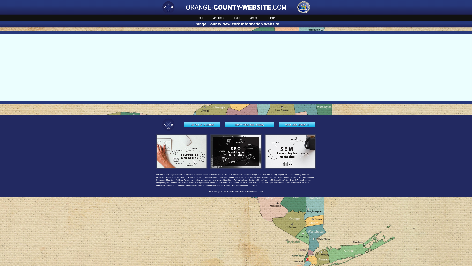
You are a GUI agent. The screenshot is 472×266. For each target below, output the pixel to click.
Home (200, 18)
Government (218, 18)
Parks (237, 18)
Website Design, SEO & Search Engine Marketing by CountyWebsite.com (233, 191)
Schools (253, 18)
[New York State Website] (304, 7)
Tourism (271, 18)
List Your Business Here (202, 124)
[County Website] (168, 7)
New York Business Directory (249, 124)
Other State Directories (297, 124)
